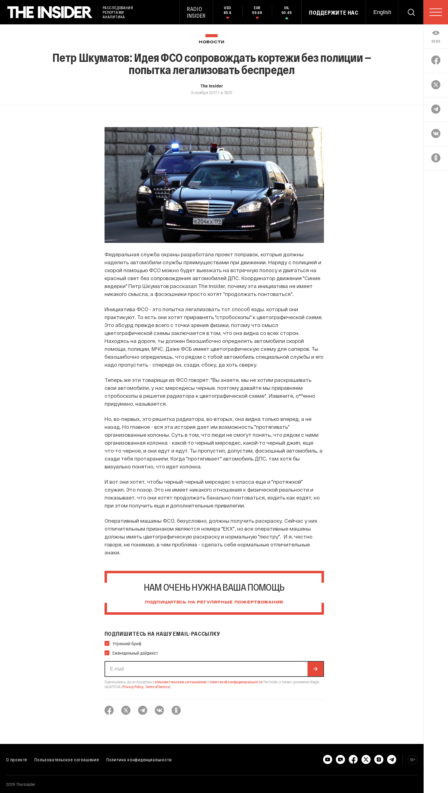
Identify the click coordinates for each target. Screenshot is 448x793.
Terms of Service (157, 687)
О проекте (16, 759)
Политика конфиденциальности (139, 759)
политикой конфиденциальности (236, 682)
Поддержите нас (333, 12)
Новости (212, 42)
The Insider (211, 85)
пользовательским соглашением (180, 682)
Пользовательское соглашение (66, 759)
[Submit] (315, 669)
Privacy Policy (133, 687)
